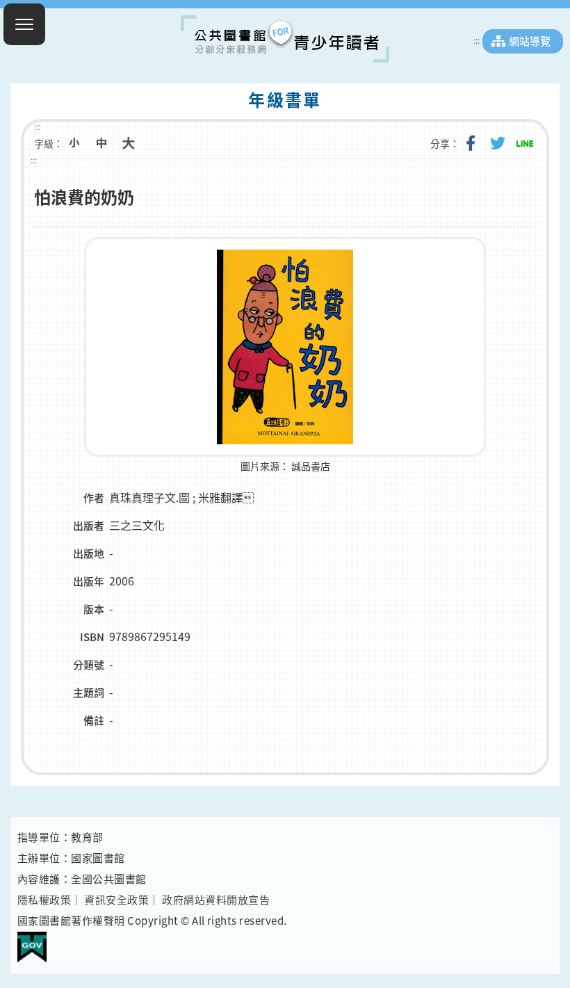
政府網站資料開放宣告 (216, 899)
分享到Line (525, 143)
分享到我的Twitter (498, 143)
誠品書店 (310, 466)
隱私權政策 (44, 899)
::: (476, 40)
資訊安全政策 (116, 899)
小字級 (74, 143)
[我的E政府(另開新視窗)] (32, 941)
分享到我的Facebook (470, 143)
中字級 (101, 143)
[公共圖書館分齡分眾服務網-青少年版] (285, 39)
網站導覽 (530, 41)
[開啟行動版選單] (24, 24)
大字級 (128, 143)
